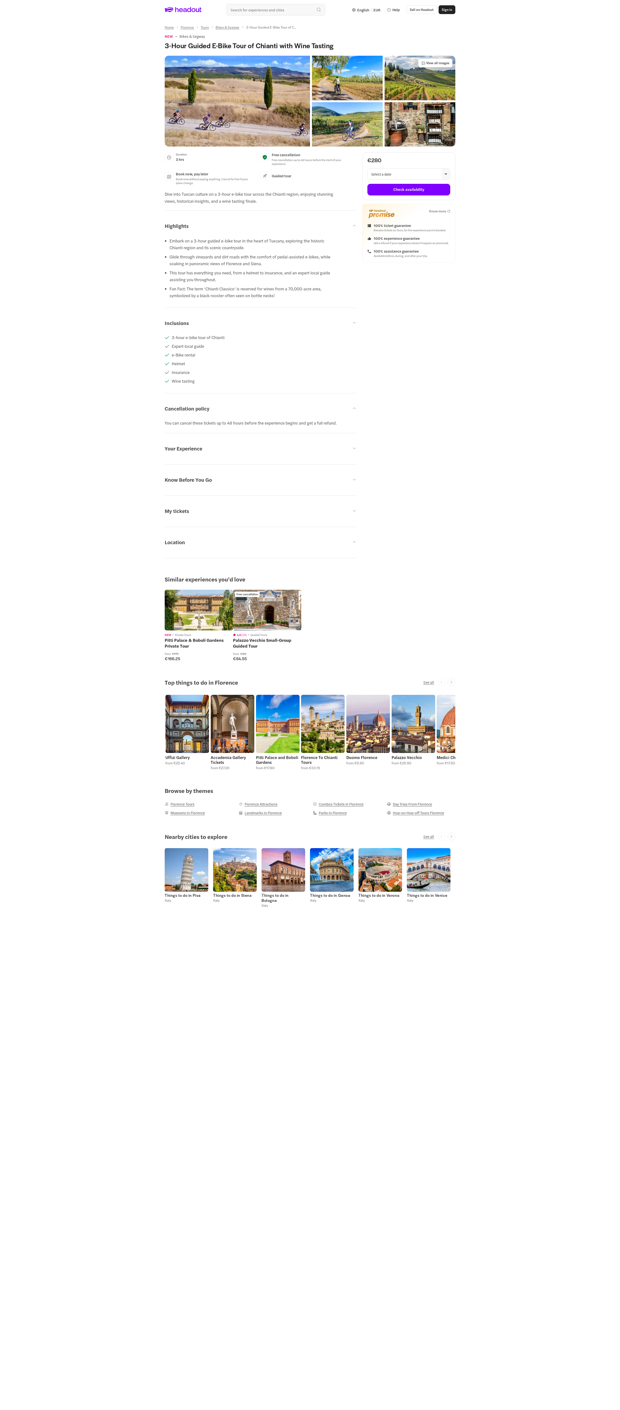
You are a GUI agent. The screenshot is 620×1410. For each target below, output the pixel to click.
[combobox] (276, 9)
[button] (237, 101)
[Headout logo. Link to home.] (183, 10)
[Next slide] (451, 682)
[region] (199, 610)
